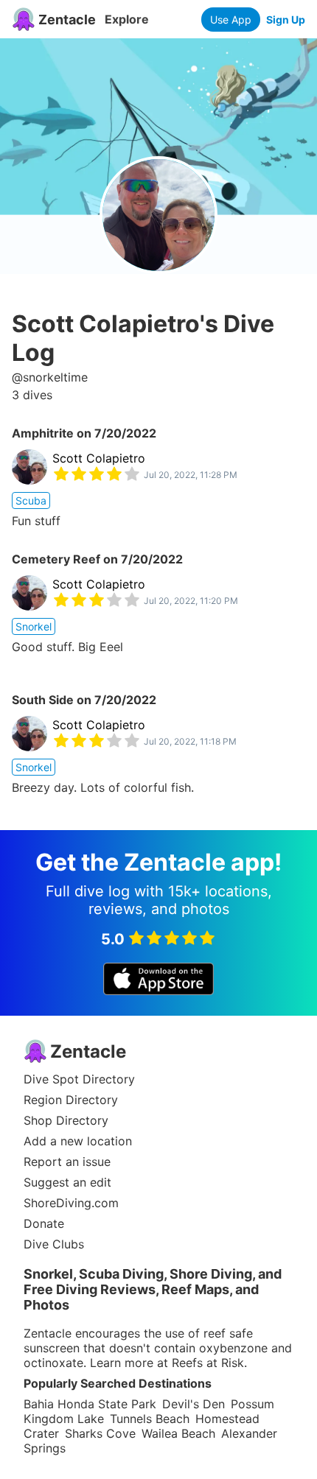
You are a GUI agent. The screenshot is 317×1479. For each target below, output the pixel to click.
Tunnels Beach (149, 1418)
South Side (43, 699)
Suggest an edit (67, 1182)
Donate (44, 1223)
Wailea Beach (178, 1433)
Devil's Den (193, 1404)
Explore (127, 19)
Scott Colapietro (98, 458)
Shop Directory (66, 1120)
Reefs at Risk (208, 1362)
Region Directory (71, 1099)
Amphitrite (43, 433)
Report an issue (67, 1161)
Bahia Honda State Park (90, 1404)
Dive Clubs (54, 1244)
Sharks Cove (100, 1433)
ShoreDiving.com (71, 1202)
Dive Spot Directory (79, 1079)
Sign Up (285, 19)
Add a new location (78, 1141)
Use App (230, 19)
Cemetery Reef (56, 559)
